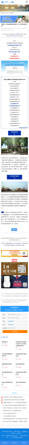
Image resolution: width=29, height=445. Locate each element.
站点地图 (12, 433)
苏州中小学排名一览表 (6, 431)
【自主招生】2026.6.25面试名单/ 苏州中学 (12, 397)
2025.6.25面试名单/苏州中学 (9, 413)
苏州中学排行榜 (17, 431)
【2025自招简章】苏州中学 (9, 416)
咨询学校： (5, 328)
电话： (4, 318)
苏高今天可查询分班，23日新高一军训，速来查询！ (14, 408)
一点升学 (7, 2)
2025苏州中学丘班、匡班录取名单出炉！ (12, 410)
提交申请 (15, 331)
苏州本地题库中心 (6, 34)
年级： (4, 321)
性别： (4, 324)
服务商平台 (19, 433)
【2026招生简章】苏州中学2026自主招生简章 (13, 399)
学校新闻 (12, 12)
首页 (7, 12)
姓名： (4, 314)
